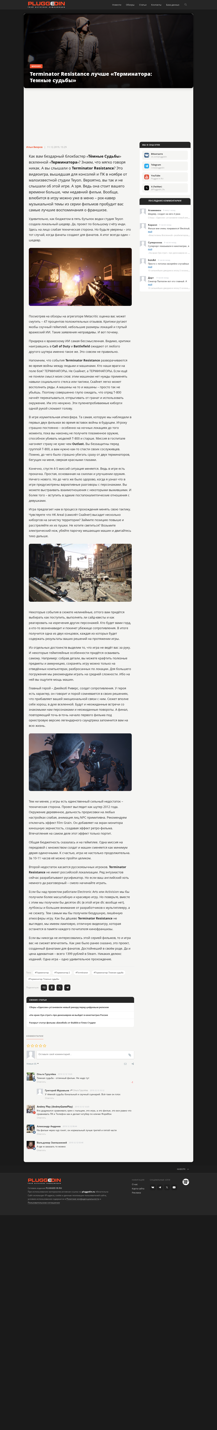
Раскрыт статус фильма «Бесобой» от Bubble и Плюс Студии (62, 1022)
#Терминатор (42, 972)
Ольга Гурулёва (80, 1090)
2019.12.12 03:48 (76, 1142)
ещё (150, 231)
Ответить (41, 1081)
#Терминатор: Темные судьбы (43, 979)
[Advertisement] (108, 115)
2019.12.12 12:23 (82, 1106)
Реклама (136, 1192)
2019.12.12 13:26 (65, 1074)
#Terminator (82, 972)
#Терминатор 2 (62, 972)
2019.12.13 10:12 (97, 1090)
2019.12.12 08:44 (70, 1126)
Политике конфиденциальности (82, 1199)
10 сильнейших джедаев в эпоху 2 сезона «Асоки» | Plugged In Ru (179, 270)
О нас (135, 1184)
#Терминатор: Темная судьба (108, 972)
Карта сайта (138, 1188)
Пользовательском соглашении (44, 1202)
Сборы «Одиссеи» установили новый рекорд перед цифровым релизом (69, 1007)
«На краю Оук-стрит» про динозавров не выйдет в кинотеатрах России (68, 1015)
